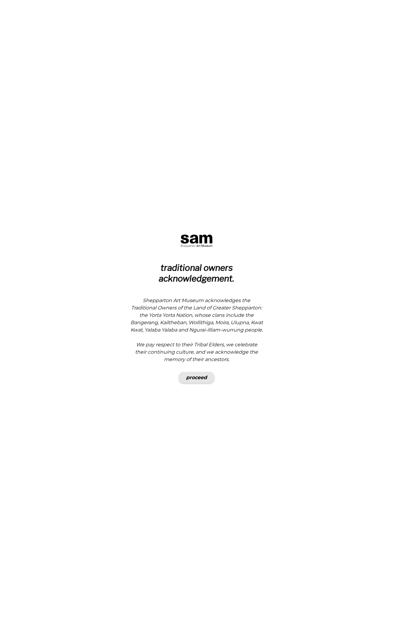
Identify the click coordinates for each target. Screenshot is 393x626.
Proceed (196, 377)
